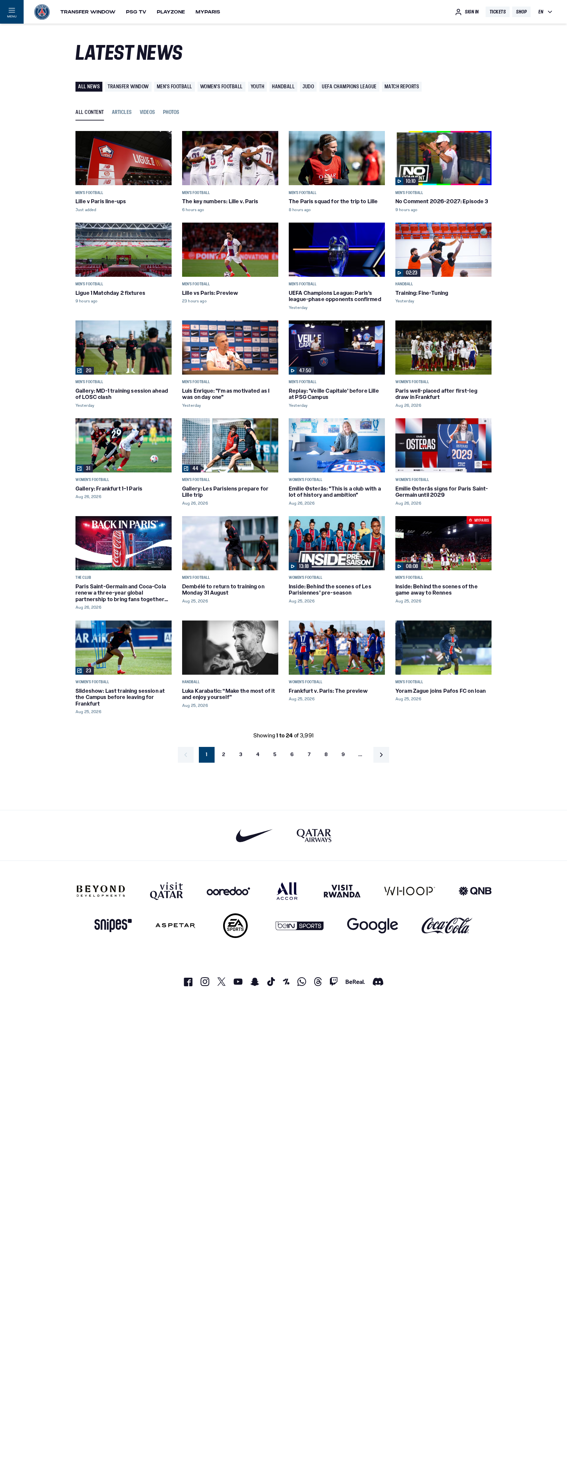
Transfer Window (88, 12)
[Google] (372, 925)
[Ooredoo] (228, 891)
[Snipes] (113, 925)
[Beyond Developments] (100, 891)
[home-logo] (42, 12)
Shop (521, 11)
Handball (283, 86)
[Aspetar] (175, 925)
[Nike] (254, 835)
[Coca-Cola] (447, 925)
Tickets (498, 11)
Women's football (221, 86)
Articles (122, 112)
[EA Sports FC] (235, 925)
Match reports (402, 86)
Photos (171, 112)
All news (89, 86)
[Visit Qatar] (166, 891)
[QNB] (475, 891)
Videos (147, 112)
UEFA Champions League (349, 86)
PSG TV (136, 12)
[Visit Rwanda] (342, 891)
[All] (287, 891)
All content (89, 112)
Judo (308, 86)
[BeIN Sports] (300, 925)
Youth (257, 86)
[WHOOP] (409, 891)
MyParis (208, 12)
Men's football (174, 86)
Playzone (171, 12)
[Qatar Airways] (314, 835)
